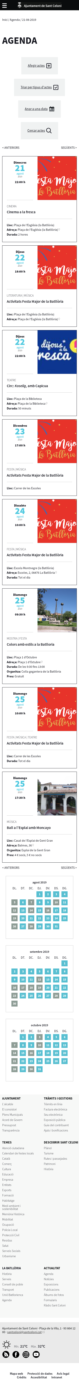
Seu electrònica (53, 1115)
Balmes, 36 (25, 845)
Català (6, 1159)
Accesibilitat (39, 1377)
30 (47, 926)
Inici (4, 20)
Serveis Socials (11, 1251)
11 (64, 902)
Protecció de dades (39, 1374)
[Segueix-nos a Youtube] (37, 1357)
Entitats (6, 1185)
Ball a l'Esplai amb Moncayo (29, 827)
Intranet (56, 1377)
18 (64, 910)
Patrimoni (50, 1164)
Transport (8, 1290)
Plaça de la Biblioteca (31, 404)
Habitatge (8, 1201)
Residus (7, 1240)
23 (47, 918)
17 (56, 910)
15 (39, 910)
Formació (8, 1195)
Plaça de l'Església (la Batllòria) (38, 230)
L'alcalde (7, 1104)
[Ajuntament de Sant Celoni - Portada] (39, 4)
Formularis (50, 1300)
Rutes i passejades (55, 1159)
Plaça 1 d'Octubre (29, 662)
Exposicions (51, 1284)
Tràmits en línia (53, 1104)
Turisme (49, 1153)
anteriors (10, 148)
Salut (5, 1246)
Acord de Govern (12, 1120)
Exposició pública (54, 1120)
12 (56, 1045)
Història (48, 1169)
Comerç (7, 1164)
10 (22, 979)
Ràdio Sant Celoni (55, 1305)
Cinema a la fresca (21, 212)
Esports (6, 1190)
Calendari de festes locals (18, 1153)
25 (64, 918)
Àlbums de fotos (54, 1295)
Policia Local (10, 1230)
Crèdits (21, 1377)
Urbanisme (9, 1256)
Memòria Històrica (13, 1214)
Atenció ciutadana (13, 1148)
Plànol (48, 1148)
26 (39, 996)
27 (22, 926)
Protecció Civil (10, 1235)
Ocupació (8, 1225)
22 (39, 918)
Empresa (7, 1180)
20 (22, 918)
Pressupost (9, 1125)
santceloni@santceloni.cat (24, 1332)
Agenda (15, 20)
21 (31, 918)
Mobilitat (7, 1219)
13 (22, 910)
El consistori (9, 1109)
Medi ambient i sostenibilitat (11, 1207)
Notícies (49, 1279)
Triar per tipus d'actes (36, 87)
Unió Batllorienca (12, 1295)
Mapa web (16, 1374)
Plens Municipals (12, 1115)
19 (56, 1053)
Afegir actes (36, 65)
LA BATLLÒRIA (11, 1268)
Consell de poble (12, 1284)
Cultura (6, 1169)
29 (39, 926)
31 (56, 926)
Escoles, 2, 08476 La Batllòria (36, 573)
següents (69, 148)
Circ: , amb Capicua (27, 385)
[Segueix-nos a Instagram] (27, 1357)
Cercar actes (36, 130)
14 (56, 979)
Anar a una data (36, 109)
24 (56, 918)
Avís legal (63, 1374)
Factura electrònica (55, 1109)
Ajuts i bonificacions (56, 1130)
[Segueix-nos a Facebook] (17, 1357)
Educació (7, 1174)
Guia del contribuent (56, 1125)
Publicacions (51, 1290)
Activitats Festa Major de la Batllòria (35, 301)
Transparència (11, 1130)
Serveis (6, 1279)
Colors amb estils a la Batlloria (30, 644)
